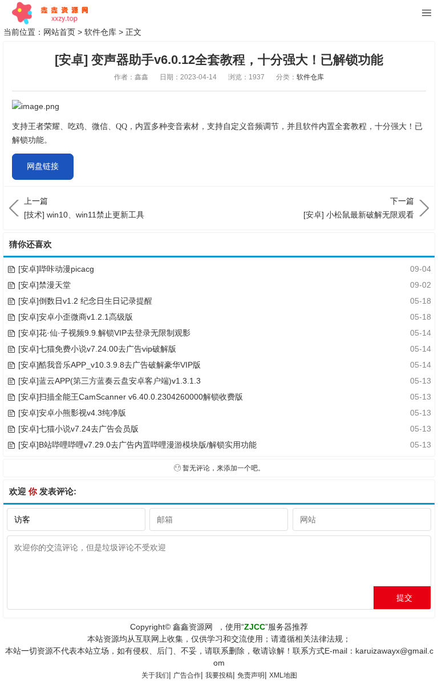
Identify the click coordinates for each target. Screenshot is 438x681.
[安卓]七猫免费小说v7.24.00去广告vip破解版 (97, 348)
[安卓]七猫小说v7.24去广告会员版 (78, 428)
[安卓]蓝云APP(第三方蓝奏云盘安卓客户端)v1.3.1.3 (109, 380)
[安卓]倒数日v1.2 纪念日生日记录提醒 (85, 300)
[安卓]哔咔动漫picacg (56, 268)
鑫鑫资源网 (193, 626)
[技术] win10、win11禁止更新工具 (84, 207)
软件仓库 (100, 32)
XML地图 (283, 675)
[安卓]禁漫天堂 (44, 284)
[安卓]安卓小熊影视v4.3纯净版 (72, 412)
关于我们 (155, 675)
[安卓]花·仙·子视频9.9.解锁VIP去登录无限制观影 (104, 332)
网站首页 (59, 32)
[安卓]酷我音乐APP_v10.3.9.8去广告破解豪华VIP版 (109, 364)
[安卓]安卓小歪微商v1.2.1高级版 (75, 316)
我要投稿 (219, 675)
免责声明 (251, 675)
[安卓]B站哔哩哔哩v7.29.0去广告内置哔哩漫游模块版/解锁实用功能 (137, 444)
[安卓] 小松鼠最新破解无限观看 (358, 207)
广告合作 (187, 675)
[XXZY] (49, 13)
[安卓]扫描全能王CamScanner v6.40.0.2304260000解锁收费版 (130, 396)
